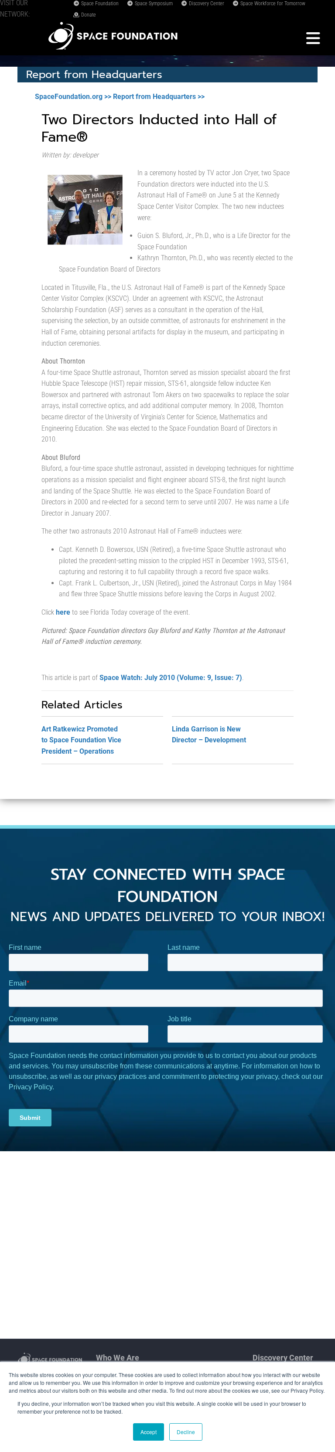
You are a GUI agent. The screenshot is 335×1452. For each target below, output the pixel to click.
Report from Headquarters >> (159, 96)
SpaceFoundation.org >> (73, 96)
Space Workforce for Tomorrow (272, 3)
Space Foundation (99, 3)
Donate (88, 15)
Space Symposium (153, 3)
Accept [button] (148, 1431)
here (63, 612)
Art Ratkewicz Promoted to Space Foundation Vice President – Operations (81, 740)
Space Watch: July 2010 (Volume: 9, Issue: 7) (170, 677)
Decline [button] (186, 1431)
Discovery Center (206, 3)
